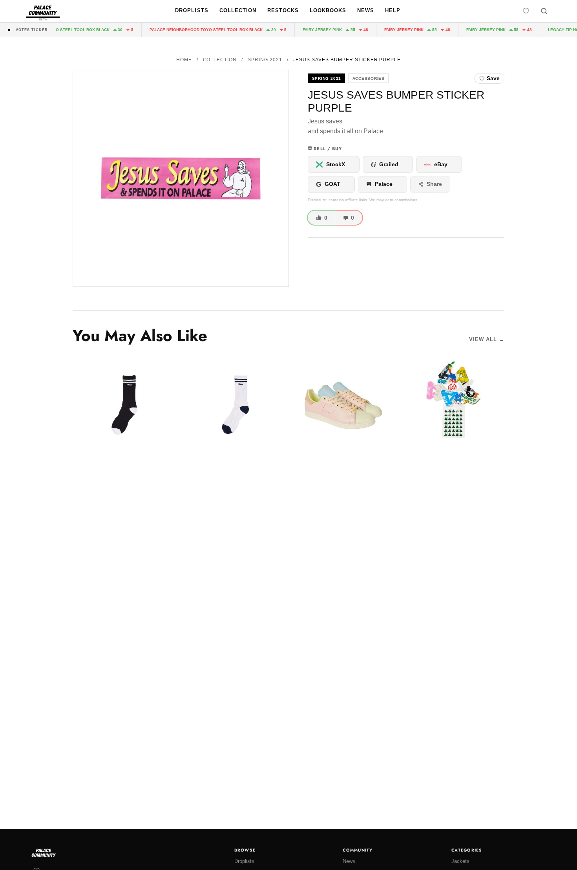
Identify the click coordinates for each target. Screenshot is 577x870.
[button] (181, 178)
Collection (237, 10)
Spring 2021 (265, 59)
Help (392, 10)
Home (184, 59)
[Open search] (544, 11)
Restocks (283, 10)
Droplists (191, 10)
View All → (486, 339)
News (365, 10)
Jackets (460, 861)
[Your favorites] (526, 11)
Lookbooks (328, 10)
